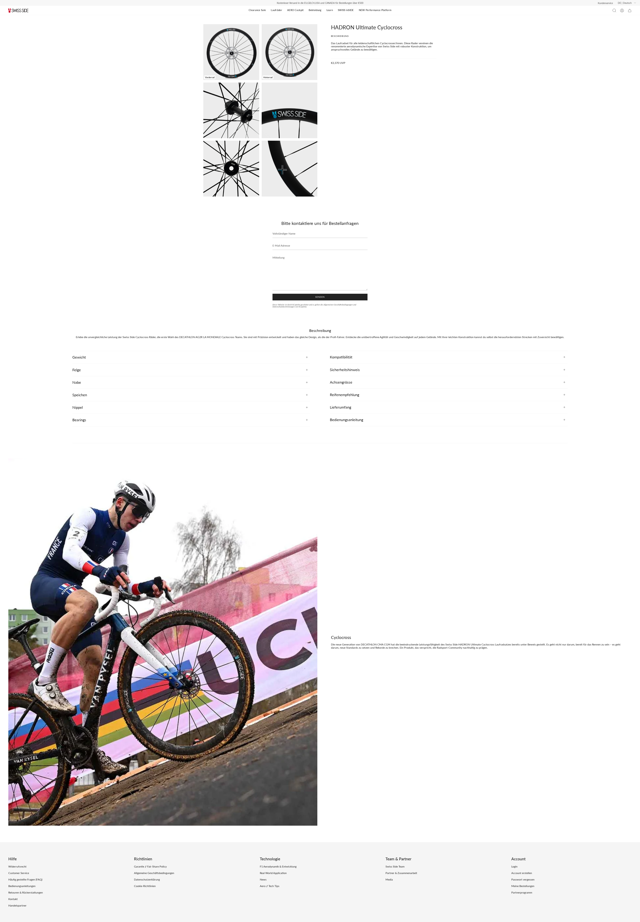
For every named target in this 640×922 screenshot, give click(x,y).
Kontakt (13, 898)
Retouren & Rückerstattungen (25, 892)
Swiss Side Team (395, 866)
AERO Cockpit (295, 10)
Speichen (79, 395)
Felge (76, 370)
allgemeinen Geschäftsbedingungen (338, 304)
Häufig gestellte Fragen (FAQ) (25, 879)
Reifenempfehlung (344, 394)
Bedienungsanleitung (346, 419)
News (263, 879)
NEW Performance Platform (375, 10)
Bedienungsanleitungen (22, 885)
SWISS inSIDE (346, 10)
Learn (329, 10)
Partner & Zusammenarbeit (401, 872)
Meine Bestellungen (522, 885)
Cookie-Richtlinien (145, 885)
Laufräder (276, 10)
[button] (614, 10)
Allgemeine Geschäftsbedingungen (154, 872)
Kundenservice (605, 3)
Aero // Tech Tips (269, 885)
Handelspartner (17, 905)
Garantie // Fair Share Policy (150, 866)
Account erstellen (521, 872)
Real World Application (273, 872)
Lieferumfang (340, 407)
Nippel (77, 407)
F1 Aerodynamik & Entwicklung (278, 866)
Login (514, 866)
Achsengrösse (341, 382)
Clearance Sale (257, 10)
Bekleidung (315, 10)
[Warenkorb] (630, 10)
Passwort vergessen (522, 879)
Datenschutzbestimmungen (283, 306)
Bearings (79, 420)
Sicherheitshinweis (345, 369)
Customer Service (18, 872)
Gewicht (79, 357)
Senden (320, 297)
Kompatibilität (341, 357)
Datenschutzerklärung (147, 879)
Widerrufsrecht (17, 866)
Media (389, 879)
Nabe (76, 382)
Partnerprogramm (521, 892)
